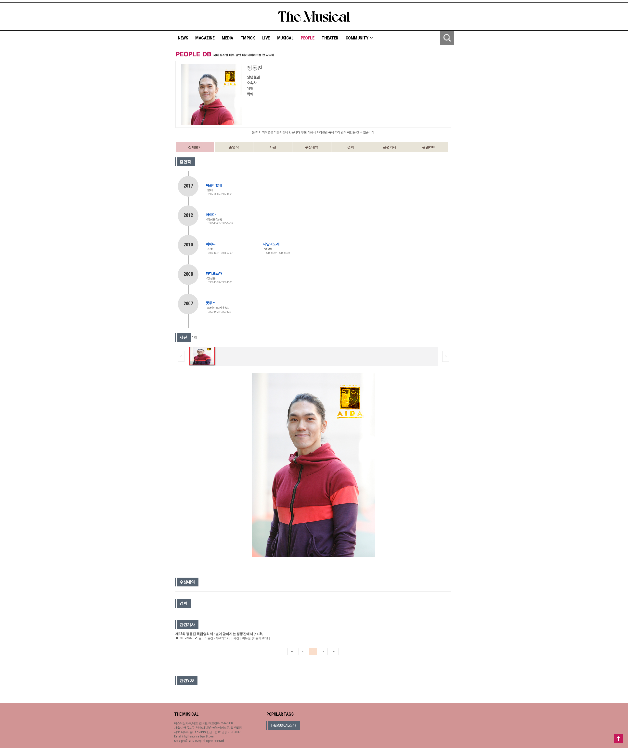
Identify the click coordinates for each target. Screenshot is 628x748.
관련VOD (428, 147)
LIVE (266, 37)
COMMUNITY (357, 37)
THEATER (330, 37)
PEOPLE (307, 37)
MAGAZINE (204, 37)
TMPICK (248, 37)
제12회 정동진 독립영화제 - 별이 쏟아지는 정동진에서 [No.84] (219, 634)
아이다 (210, 214)
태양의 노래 (271, 244)
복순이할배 (214, 185)
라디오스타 (214, 273)
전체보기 (194, 147)
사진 (272, 147)
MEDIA (227, 37)
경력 (350, 147)
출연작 (234, 147)
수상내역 (311, 147)
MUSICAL (285, 37)
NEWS (183, 37)
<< (292, 651)
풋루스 (210, 303)
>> (333, 651)
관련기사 (389, 147)
